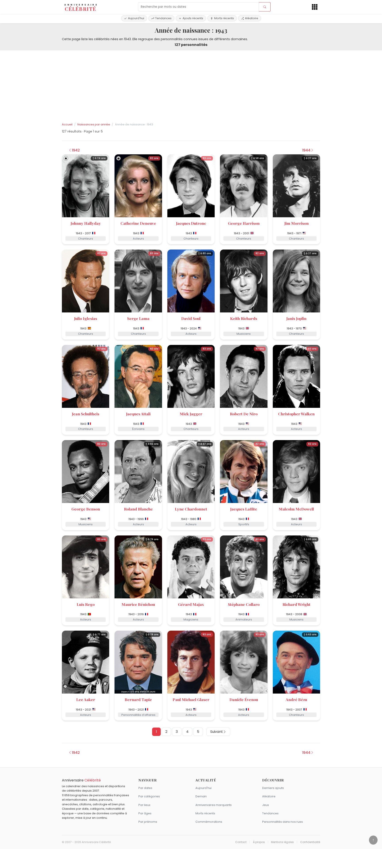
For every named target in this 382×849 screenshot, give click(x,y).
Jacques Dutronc (191, 223)
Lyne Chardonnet (191, 508)
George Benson (85, 508)
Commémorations (208, 822)
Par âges (144, 813)
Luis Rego (86, 604)
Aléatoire (251, 18)
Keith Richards (243, 318)
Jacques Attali (138, 413)
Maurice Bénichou (138, 604)
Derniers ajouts (273, 788)
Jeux (265, 805)
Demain (201, 796)
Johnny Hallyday (86, 223)
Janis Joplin (296, 318)
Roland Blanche (138, 508)
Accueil (67, 124)
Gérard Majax (191, 604)
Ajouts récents (193, 18)
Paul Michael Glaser (191, 699)
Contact (240, 842)
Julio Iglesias (85, 318)
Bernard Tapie (138, 699)
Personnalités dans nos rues (282, 822)
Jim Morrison (296, 223)
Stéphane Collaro (244, 604)
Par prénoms (147, 822)
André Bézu (296, 699)
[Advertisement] (191, 86)
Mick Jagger (191, 413)
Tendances (163, 18)
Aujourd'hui (136, 18)
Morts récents (224, 18)
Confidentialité (310, 842)
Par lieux (144, 805)
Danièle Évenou (243, 699)
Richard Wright (296, 604)
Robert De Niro (244, 413)
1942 (76, 150)
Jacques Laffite (243, 508)
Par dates (145, 788)
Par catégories (149, 796)
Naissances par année (93, 124)
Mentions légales (282, 842)
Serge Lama (138, 318)
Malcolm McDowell (296, 508)
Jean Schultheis (85, 413)
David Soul (191, 318)
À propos (259, 842)
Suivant (216, 731)
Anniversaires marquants (213, 805)
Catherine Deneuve (138, 223)
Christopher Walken (296, 413)
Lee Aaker (85, 699)
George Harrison (244, 223)
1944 (306, 150)
